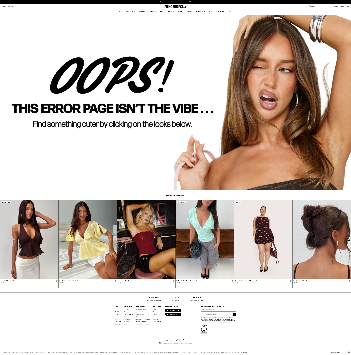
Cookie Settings (157, 321)
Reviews (126, 316)
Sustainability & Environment (143, 319)
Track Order (118, 311)
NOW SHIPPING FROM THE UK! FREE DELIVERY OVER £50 (175, 1)
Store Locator (156, 311)
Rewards (126, 311)
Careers (126, 324)
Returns (117, 316)
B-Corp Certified (140, 311)
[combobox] (203, 314)
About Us (126, 321)
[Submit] (234, 314)
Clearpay (117, 324)
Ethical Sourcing (140, 314)
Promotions (127, 319)
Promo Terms (178, 347)
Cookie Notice (199, 347)
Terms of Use (168, 347)
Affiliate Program (157, 316)
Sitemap (207, 347)
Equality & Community (141, 321)
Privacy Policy (222, 322)
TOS (229, 322)
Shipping (117, 314)
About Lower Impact (140, 316)
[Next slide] (349, 240)
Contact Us (156, 309)
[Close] (349, 352)
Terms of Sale (159, 347)
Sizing (116, 319)
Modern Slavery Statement (142, 324)
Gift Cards (126, 309)
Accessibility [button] (156, 319)
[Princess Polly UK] (175, 6)
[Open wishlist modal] (57, 281)
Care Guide (118, 321)
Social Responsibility (141, 309)
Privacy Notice (188, 347)
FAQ (116, 309)
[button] (348, 6)
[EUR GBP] (4, 6)
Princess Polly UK (148, 347)
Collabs (155, 314)
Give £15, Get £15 (128, 314)
